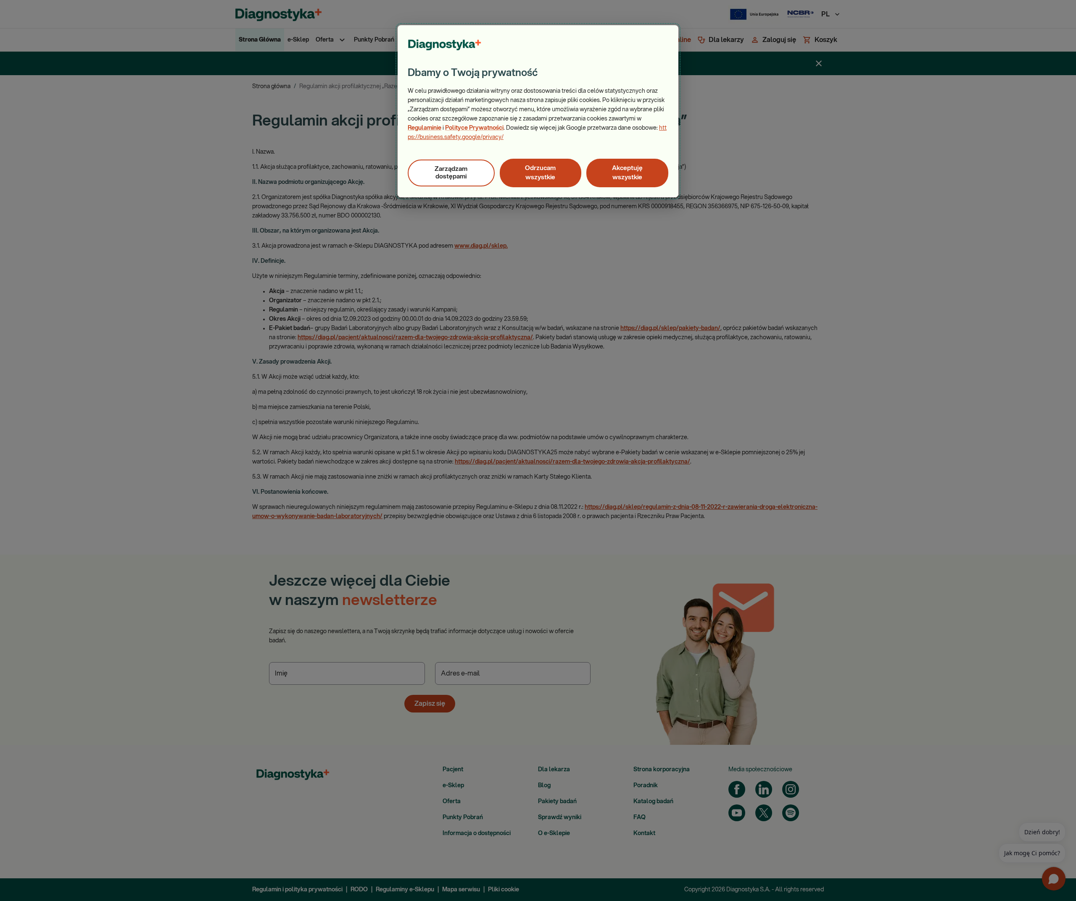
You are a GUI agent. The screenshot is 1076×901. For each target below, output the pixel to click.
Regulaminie (424, 128)
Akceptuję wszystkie (627, 173)
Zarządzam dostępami (451, 173)
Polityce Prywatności (474, 128)
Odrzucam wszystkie (540, 173)
